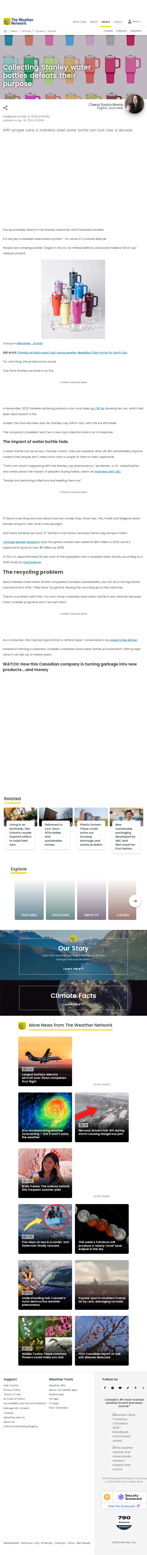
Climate (26, 31)
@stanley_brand (30, 343)
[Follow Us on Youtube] (120, 1388)
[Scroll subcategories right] (135, 901)
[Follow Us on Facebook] (105, 1388)
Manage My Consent (17, 1408)
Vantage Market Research (21, 542)
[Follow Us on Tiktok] (128, 1388)
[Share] (5, 107)
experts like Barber (123, 640)
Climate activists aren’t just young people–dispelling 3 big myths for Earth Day (72, 353)
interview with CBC (107, 472)
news (14, 31)
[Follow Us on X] (143, 1388)
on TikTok (97, 408)
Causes (39, 31)
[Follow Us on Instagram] (113, 1388)
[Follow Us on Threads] (135, 1388)
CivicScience (32, 562)
